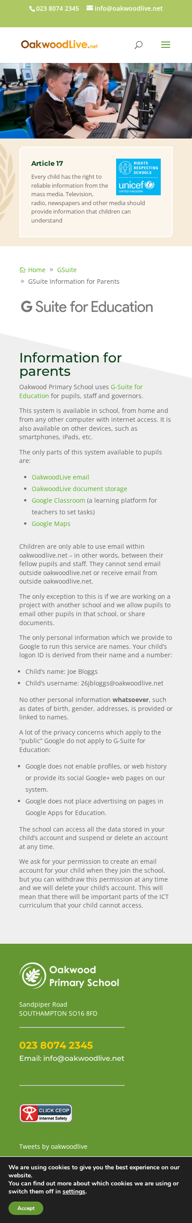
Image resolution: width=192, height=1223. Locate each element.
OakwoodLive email (60, 477)
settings (74, 1192)
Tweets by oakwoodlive (53, 1146)
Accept (25, 1208)
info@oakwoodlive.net (84, 1058)
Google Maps (51, 523)
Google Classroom (58, 500)
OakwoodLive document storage (79, 488)
